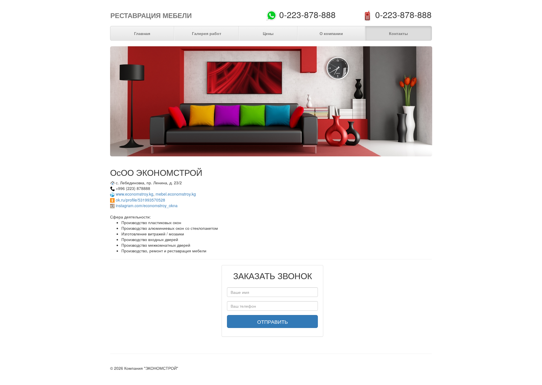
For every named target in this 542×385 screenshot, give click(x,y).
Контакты (398, 33)
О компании (331, 33)
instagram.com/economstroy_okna (147, 205)
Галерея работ (206, 33)
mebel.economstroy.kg (176, 194)
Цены (268, 33)
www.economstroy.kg (134, 194)
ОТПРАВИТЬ (272, 321)
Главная (142, 33)
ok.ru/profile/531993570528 (140, 200)
